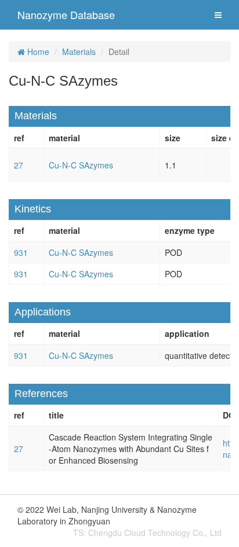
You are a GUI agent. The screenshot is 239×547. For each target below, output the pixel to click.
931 (21, 252)
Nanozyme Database (66, 14)
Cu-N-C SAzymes (81, 165)
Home (37, 51)
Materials (79, 51)
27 (18, 165)
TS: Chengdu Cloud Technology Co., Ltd (147, 532)
